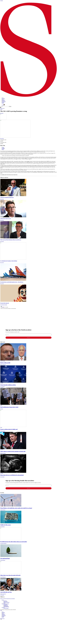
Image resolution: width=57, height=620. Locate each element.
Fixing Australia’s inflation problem (8, 384)
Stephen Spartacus (3, 593)
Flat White (1, 449)
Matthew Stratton (3, 453)
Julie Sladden (2, 476)
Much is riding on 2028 (5, 362)
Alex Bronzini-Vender (3, 304)
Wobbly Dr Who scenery (5, 524)
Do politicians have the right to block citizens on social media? (13, 541)
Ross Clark (1, 113)
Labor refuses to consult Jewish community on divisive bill (12, 451)
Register (1, 108)
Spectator (1, 0)
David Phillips (2, 386)
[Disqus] (28, 316)
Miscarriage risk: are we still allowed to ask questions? (12, 475)
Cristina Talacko (2, 509)
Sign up (28, 337)
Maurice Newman (3, 364)
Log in (3, 108)
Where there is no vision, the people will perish (10, 575)
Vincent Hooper (2, 560)
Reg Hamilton (2, 526)
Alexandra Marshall (3, 543)
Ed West (1, 408)
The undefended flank (5, 558)
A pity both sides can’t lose (6, 592)
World (1, 109)
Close (1, 610)
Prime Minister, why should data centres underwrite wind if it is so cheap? (16, 508)
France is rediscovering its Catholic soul (8, 429)
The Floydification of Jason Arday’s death (9, 407)
